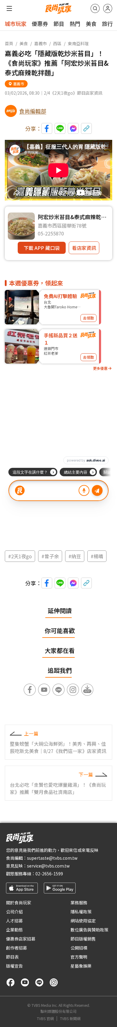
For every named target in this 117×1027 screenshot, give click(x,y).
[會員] (107, 8)
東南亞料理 (78, 43)
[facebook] (10, 982)
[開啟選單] (9, 8)
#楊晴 (97, 556)
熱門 (75, 23)
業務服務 (78, 902)
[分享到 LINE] (60, 128)
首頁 (9, 43)
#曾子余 (50, 556)
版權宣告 (14, 966)
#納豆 (74, 556)
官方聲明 (78, 957)
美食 (91, 23)
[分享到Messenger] (73, 128)
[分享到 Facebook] (46, 128)
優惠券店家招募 (20, 939)
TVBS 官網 (45, 1018)
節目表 (12, 957)
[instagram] (53, 982)
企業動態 (14, 930)
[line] (39, 982)
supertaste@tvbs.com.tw (52, 858)
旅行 (107, 23)
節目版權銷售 (83, 939)
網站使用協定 (83, 921)
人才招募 (14, 921)
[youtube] (24, 982)
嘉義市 (40, 43)
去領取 (88, 317)
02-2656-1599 (49, 874)
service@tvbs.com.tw (48, 866)
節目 (58, 23)
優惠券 (40, 23)
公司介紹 (14, 912)
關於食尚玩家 (18, 902)
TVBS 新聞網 (70, 1018)
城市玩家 (15, 23)
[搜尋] (95, 8)
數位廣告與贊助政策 (89, 930)
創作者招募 (16, 948)
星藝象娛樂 (81, 966)
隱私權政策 (81, 912)
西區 (57, 43)
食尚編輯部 (32, 111)
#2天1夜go (20, 556)
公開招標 (78, 948)
